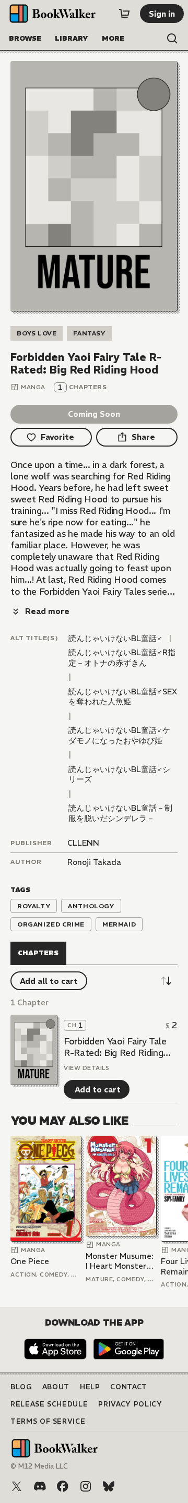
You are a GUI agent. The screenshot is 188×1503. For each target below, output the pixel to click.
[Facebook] (62, 1486)
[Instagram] (85, 1486)
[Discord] (39, 1486)
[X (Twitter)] (16, 1486)
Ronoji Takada (94, 862)
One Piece (29, 1261)
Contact (128, 1387)
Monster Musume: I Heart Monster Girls (120, 1261)
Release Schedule (49, 1404)
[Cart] (124, 13)
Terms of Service (47, 1421)
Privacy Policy (130, 1404)
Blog (21, 1387)
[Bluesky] (108, 1486)
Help (90, 1387)
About (55, 1387)
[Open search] (172, 38)
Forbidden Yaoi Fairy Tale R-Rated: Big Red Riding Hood (115, 1047)
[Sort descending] (166, 980)
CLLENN (83, 843)
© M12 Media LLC (39, 1466)
